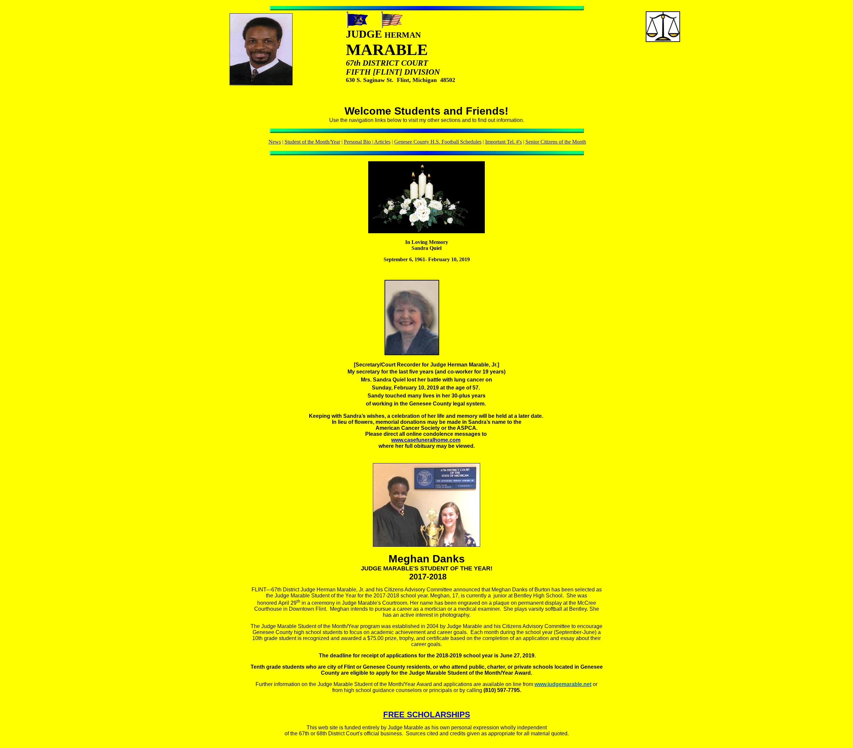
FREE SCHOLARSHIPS (426, 714)
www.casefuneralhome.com (425, 440)
